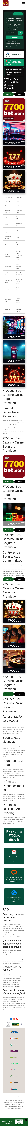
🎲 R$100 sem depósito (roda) (14, 71)
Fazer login (8, 94)
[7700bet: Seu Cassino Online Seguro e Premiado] (8, 1024)
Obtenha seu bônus (19, 1122)
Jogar (8, 118)
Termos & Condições (10, 41)
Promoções (17, 41)
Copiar (20, 33)
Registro (19, 94)
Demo (19, 118)
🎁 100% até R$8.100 (14, 62)
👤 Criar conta (14, 54)
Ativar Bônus (14, 37)
